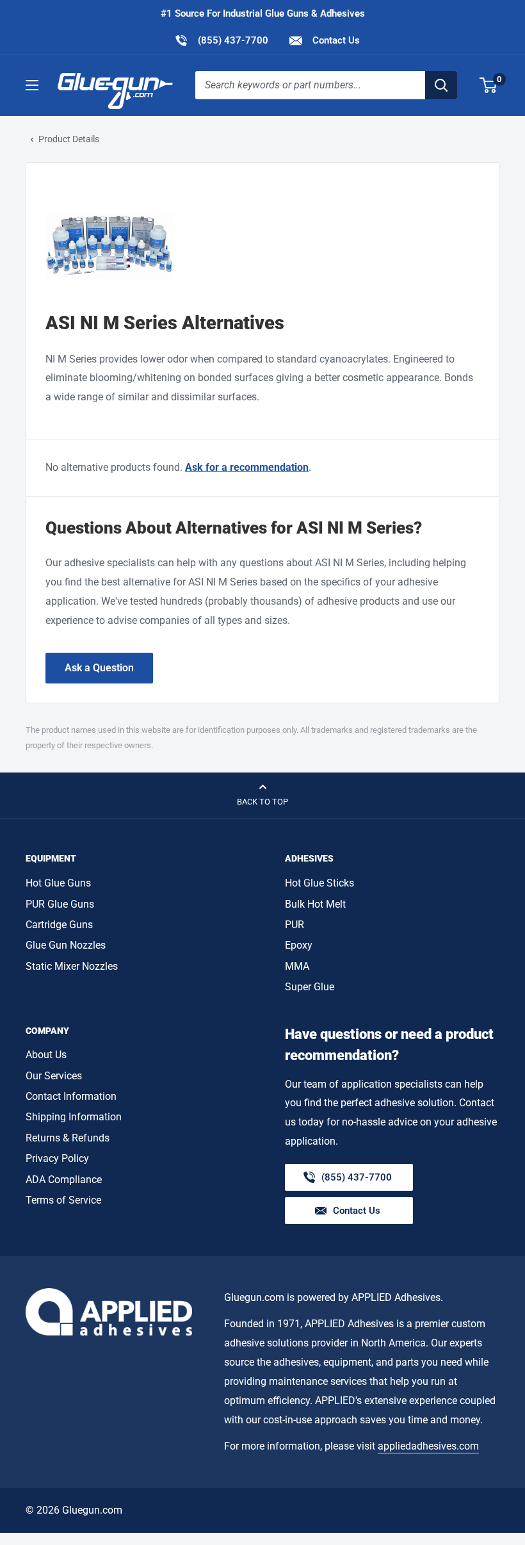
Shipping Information (74, 1117)
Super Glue (309, 987)
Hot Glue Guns (58, 883)
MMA (297, 966)
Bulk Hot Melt (315, 904)
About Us (46, 1055)
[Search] (441, 85)
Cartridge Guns (59, 925)
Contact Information (71, 1096)
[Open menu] (32, 85)
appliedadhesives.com (428, 1446)
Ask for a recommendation (247, 467)
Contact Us (335, 40)
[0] (489, 85)
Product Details (68, 139)
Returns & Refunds (67, 1138)
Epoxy (298, 945)
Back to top (262, 801)
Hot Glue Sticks (319, 883)
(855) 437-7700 (221, 40)
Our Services (54, 1076)
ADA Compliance (64, 1179)
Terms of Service (63, 1200)
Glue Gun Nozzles (66, 945)
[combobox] (310, 85)
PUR (294, 925)
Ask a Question (99, 668)
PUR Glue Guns (60, 904)
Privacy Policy (57, 1158)
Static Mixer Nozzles (72, 966)
